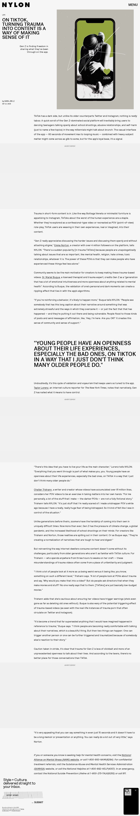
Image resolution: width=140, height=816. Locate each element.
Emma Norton (61, 245)
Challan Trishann (43, 489)
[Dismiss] (135, 790)
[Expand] (126, 790)
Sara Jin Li (9, 101)
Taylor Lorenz (41, 387)
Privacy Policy (16, 810)
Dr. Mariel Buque (51, 277)
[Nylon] (16, 5)
